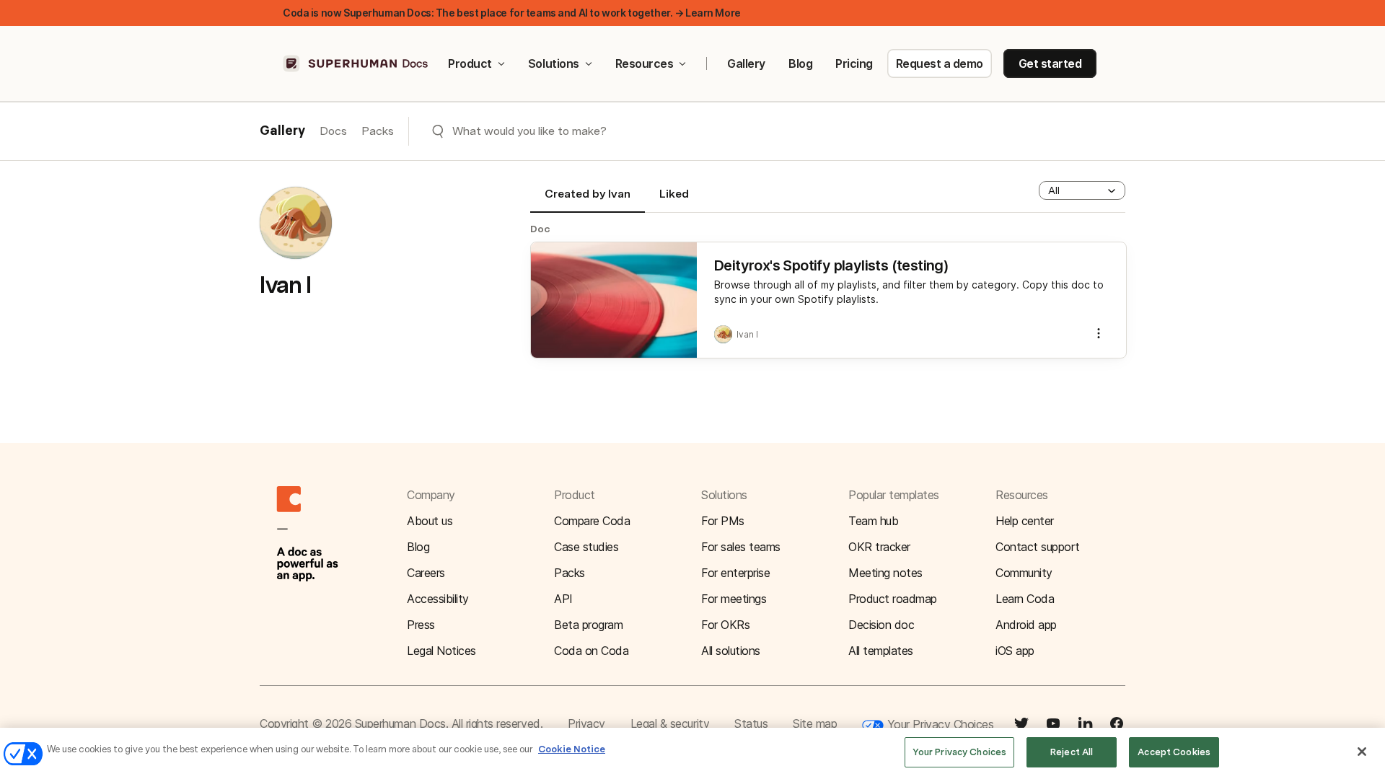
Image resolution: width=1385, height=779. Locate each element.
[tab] (587, 200)
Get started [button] (1050, 63)
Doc (540, 228)
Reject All (1071, 752)
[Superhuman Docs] (356, 63)
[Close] (1362, 751)
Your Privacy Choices (938, 724)
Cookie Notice (571, 749)
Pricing (854, 63)
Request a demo (939, 63)
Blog (800, 63)
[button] (1082, 190)
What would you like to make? (529, 131)
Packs (377, 131)
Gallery (746, 63)
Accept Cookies (1174, 752)
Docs (333, 131)
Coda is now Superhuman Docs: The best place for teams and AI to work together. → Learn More (512, 12)
